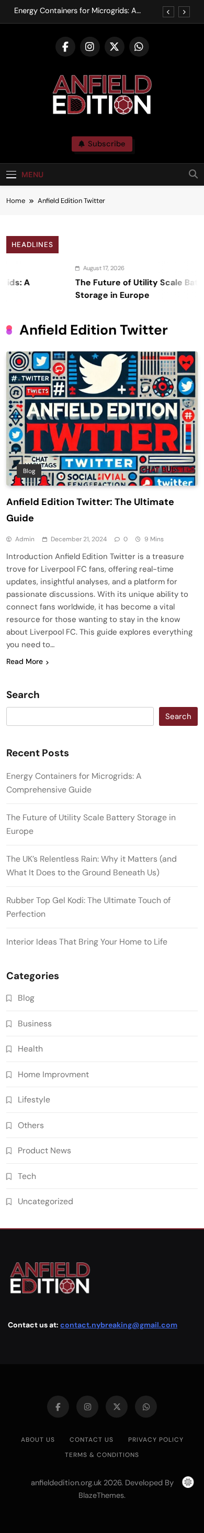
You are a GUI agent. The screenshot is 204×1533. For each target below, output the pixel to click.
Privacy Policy (156, 1439)
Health (30, 1048)
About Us (38, 1439)
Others (31, 1125)
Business (35, 1023)
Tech (27, 1176)
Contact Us (92, 1439)
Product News (44, 1150)
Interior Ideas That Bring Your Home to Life (86, 941)
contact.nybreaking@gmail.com (118, 1325)
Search (23, 695)
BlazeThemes (101, 1495)
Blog (29, 471)
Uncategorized (45, 1201)
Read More (24, 661)
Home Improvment (53, 1074)
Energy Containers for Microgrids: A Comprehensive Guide (75, 11)
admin (25, 539)
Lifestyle (34, 1099)
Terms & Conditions (102, 1455)
